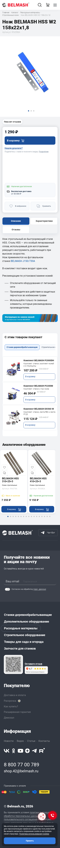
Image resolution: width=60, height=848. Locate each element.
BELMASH (17, 261)
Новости (9, 741)
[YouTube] (20, 751)
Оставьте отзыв (33, 664)
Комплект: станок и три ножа (36, 389)
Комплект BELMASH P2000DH (39, 360)
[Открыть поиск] (39, 5)
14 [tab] (41, 518)
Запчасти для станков (20, 648)
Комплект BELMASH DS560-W (39, 409)
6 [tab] (20, 518)
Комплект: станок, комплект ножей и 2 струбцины (39, 365)
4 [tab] (15, 518)
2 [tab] (10, 518)
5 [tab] (18, 518)
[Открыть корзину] (47, 5)
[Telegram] (34, 751)
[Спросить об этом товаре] (42, 816)
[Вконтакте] (6, 751)
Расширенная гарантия (17, 712)
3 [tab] (13, 518)
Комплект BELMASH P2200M (38, 386)
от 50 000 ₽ (16, 194)
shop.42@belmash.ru (21, 771)
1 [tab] (7, 518)
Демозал (9, 717)
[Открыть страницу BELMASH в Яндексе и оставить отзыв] (13, 664)
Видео (20, 741)
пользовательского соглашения (20, 819)
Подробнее (43, 152)
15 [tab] (44, 518)
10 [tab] (31, 518)
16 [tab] (47, 518)
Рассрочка (10, 700)
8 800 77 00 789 (21, 765)
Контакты (44, 741)
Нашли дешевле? (14, 148)
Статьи (31, 741)
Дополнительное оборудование (26, 621)
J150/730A (29, 261)
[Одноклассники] (13, 751)
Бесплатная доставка (21, 191)
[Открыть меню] (55, 5)
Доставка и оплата (15, 695)
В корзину (30, 376)
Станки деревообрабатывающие (28, 615)
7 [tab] (23, 518)
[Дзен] (27, 751)
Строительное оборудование (24, 635)
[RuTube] (42, 751)
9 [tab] (28, 518)
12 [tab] (36, 518)
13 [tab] (39, 518)
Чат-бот (51, 532)
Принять (30, 841)
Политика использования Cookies (34, 834)
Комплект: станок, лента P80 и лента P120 (39, 413)
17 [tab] (49, 518)
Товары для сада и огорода (24, 642)
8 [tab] (26, 518)
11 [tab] (34, 518)
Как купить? (11, 706)
